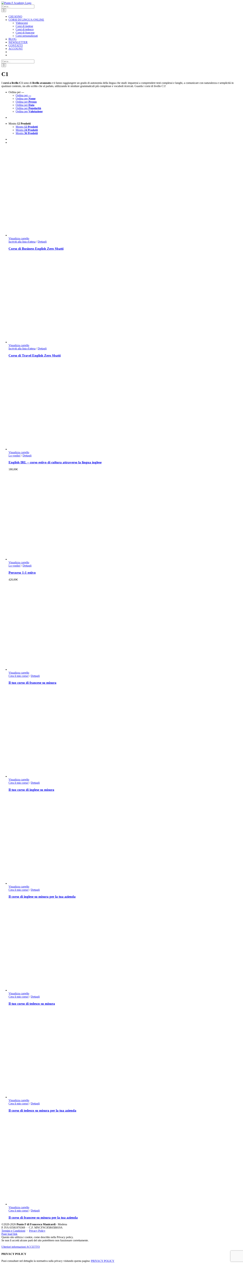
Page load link (9, 1233)
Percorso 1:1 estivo (22, 572)
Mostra (27, 126)
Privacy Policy (37, 1230)
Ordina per (23, 95)
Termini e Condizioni (13, 1230)
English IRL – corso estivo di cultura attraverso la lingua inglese (55, 462)
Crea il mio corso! (19, 675)
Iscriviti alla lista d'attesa (22, 241)
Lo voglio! (14, 455)
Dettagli (42, 241)
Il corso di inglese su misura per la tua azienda (42, 896)
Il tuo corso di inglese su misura (31, 790)
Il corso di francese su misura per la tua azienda (43, 1217)
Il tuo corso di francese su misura (32, 683)
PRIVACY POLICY (102, 1260)
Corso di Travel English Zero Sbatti (35, 355)
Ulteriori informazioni (13, 1246)
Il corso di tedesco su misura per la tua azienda (42, 1110)
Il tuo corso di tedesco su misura (32, 1003)
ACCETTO (33, 1246)
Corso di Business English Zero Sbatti (36, 248)
